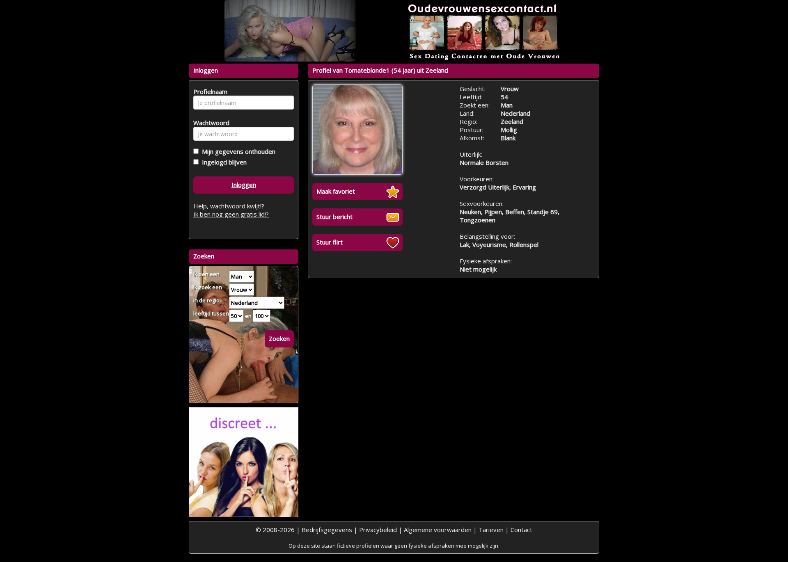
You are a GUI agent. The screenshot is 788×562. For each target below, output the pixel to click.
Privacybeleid (378, 529)
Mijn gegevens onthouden (237, 151)
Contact (521, 529)
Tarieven (491, 529)
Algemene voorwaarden (438, 529)
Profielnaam (209, 91)
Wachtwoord (209, 123)
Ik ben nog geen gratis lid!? (231, 214)
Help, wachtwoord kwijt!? (228, 206)
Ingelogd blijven (223, 162)
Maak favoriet (335, 191)
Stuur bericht (334, 216)
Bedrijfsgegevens (327, 529)
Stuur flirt (329, 242)
